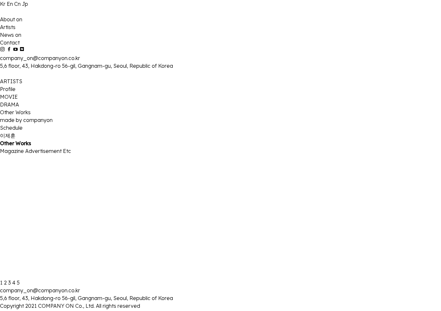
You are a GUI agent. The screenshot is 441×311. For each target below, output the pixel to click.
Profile (7, 89)
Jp (25, 4)
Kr (3, 4)
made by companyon (26, 120)
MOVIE (9, 97)
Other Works (15, 112)
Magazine (12, 151)
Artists (7, 27)
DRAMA (9, 104)
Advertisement (44, 151)
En (10, 4)
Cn (18, 4)
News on (10, 35)
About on (11, 19)
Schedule (11, 128)
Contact (10, 42)
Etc (67, 151)
